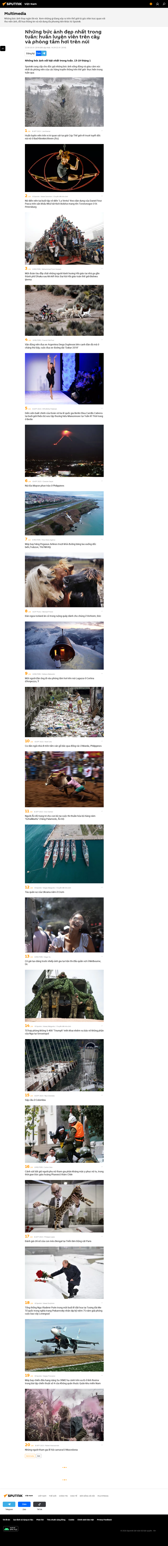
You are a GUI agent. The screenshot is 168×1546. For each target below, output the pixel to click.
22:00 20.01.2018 (32, 47)
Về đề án (6, 1519)
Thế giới (52, 1496)
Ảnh (38, 1456)
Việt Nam (42, 1496)
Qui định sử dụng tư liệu (23, 1519)
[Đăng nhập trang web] (157, 4)
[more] (102, 130)
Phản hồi (40, 1519)
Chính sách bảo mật (85, 1519)
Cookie (71, 1519)
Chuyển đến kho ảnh (60, 196)
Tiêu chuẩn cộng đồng (56, 1519)
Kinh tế (73, 1496)
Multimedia (30, 1456)
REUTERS (37, 269)
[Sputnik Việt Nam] (12, 6)
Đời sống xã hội (87, 1496)
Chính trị (63, 1496)
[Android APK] (11, 1529)
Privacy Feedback (104, 1519)
